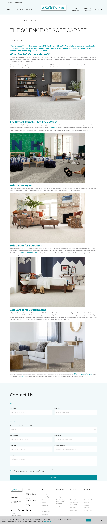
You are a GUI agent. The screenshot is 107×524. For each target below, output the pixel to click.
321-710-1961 (18, 3)
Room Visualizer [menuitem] (60, 494)
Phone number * (14, 435)
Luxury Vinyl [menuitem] (45, 497)
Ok (88, 520)
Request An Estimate (87, 9)
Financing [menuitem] (45, 514)
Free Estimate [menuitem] (46, 511)
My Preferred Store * (60, 445)
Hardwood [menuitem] (45, 500)
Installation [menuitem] (73, 510)
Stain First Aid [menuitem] (74, 497)
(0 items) (101, 9)
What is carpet (16, 46)
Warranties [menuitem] (73, 507)
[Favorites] (98, 9)
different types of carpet (83, 374)
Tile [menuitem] (43, 508)
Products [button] (9, 9)
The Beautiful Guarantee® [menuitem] (74, 503)
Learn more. (47, 521)
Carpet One (13, 21)
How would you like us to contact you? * (21, 425)
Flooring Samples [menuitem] (61, 497)
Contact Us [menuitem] (87, 502)
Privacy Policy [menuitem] (88, 510)
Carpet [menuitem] (44, 502)
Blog (20, 21)
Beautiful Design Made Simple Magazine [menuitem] (61, 501)
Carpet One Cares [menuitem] (89, 500)
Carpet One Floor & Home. (22, 514)
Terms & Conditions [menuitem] (87, 506)
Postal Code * (13, 445)
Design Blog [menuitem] (59, 506)
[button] (95, 9)
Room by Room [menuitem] (88, 497)
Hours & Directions (75, 9)
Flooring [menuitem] (44, 494)
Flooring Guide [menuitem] (74, 500)
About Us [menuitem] (86, 494)
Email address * (58, 435)
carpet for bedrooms (29, 253)
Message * (12, 455)
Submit (53, 478)
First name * (13, 408)
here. (22, 376)
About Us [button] (29, 9)
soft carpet (53, 127)
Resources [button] (19, 9)
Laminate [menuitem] (45, 505)
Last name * (57, 408)
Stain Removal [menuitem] (74, 494)
